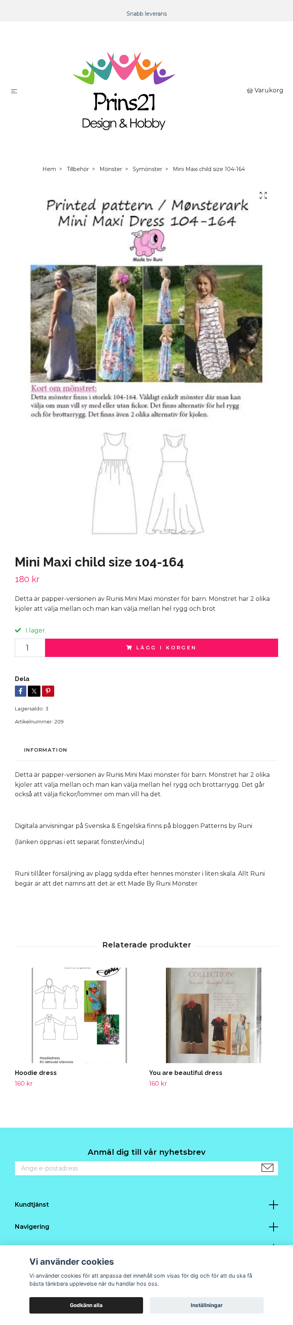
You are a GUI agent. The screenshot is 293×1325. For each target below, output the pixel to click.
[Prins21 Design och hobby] (133, 90)
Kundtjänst (32, 1204)
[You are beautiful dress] (213, 1015)
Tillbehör (78, 169)
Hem (49, 169)
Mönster (111, 169)
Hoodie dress (36, 1072)
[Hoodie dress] (79, 1015)
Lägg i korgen (166, 647)
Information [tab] (45, 750)
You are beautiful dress (185, 1072)
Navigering (32, 1226)
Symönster (147, 169)
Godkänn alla (86, 1305)
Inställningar (207, 1305)
